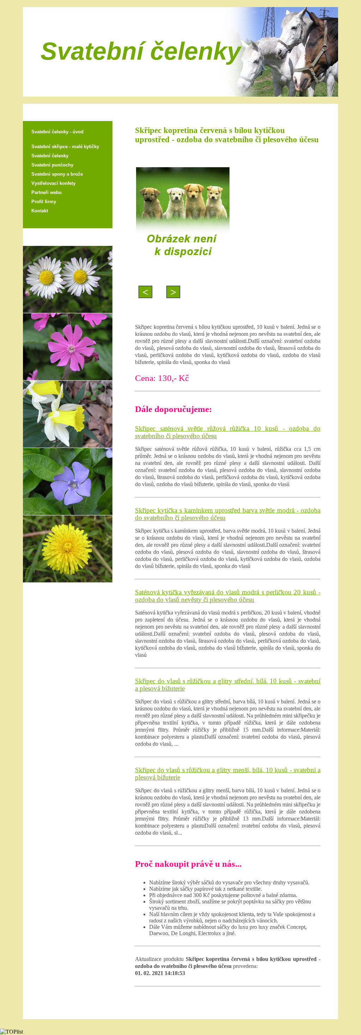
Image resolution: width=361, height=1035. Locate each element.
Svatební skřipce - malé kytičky (65, 146)
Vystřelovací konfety (53, 183)
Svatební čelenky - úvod (57, 131)
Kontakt (39, 210)
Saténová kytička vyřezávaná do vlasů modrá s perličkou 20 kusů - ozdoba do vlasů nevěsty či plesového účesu (227, 595)
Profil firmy (43, 201)
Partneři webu (46, 192)
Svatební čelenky (49, 155)
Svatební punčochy (52, 165)
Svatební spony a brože (57, 174)
